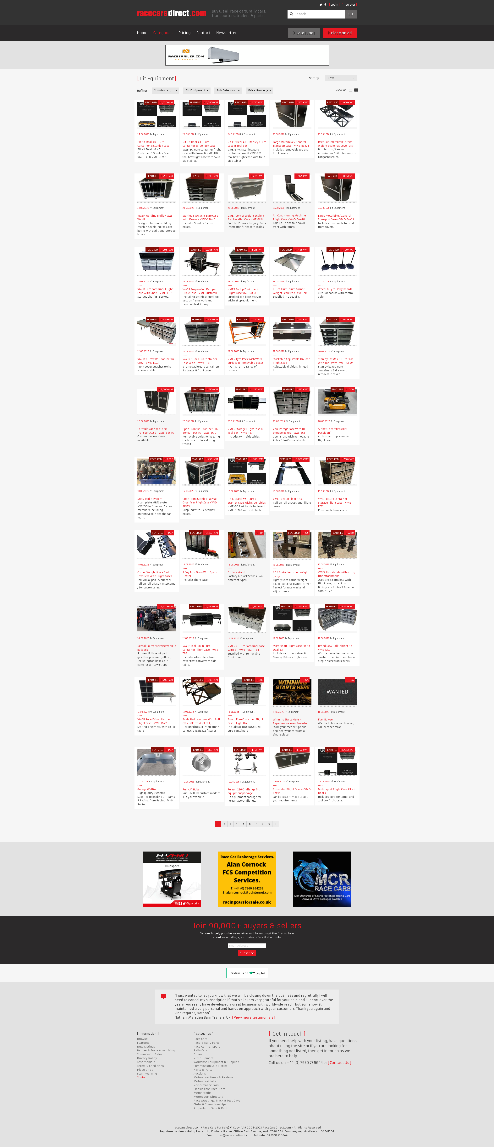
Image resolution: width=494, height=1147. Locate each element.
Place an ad (341, 33)
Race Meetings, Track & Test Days (217, 1100)
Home (142, 33)
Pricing (184, 33)
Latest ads (306, 33)
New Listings (146, 1046)
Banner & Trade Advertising (156, 1050)
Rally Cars (200, 1050)
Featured (143, 1042)
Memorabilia (203, 1093)
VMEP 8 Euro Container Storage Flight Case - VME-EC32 (335, 502)
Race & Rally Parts (207, 1042)
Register (349, 4)
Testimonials (146, 1062)
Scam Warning (147, 1073)
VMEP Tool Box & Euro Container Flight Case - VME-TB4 (201, 649)
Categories (163, 33)
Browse (142, 1039)
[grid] (356, 90)
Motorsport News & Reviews (214, 1077)
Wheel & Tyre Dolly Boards (335, 289)
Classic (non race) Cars (209, 1089)
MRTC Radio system (149, 499)
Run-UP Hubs (191, 789)
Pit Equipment (203, 1058)
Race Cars (200, 1039)
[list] (350, 90)
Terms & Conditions (150, 1066)
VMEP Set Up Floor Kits (287, 499)
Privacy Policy (147, 1058)
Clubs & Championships (210, 1104)
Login (334, 4)
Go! (351, 14)
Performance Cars (206, 1085)
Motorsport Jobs (205, 1081)
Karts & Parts (203, 1069)
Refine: (142, 90)
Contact (203, 33)
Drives (198, 1054)
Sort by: (314, 78)
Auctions (200, 1073)
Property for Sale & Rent (211, 1108)
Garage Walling (147, 789)
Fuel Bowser (326, 719)
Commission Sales (149, 1054)
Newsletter (226, 33)
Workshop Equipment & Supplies (216, 1062)
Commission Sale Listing (211, 1066)
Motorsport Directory (208, 1096)
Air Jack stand (236, 572)
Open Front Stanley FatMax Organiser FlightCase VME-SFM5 (200, 502)
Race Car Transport (207, 1046)
